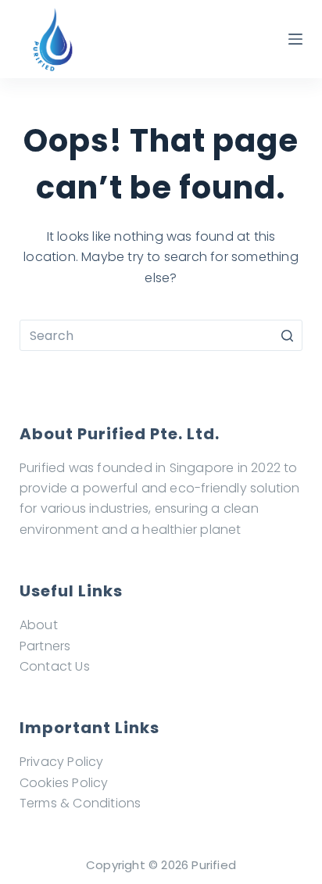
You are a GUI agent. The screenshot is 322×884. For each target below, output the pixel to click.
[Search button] (286, 335)
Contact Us (55, 666)
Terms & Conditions (80, 803)
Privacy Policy (62, 762)
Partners (45, 646)
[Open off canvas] (295, 39)
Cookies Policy (64, 783)
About (39, 625)
